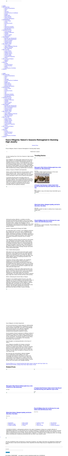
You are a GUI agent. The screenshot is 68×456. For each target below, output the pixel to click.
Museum (6, 60)
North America (7, 16)
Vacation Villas (7, 54)
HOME (4, 6)
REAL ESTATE (5, 49)
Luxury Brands (7, 31)
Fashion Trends (8, 34)
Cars (5, 24)
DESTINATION (5, 7)
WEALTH (4, 62)
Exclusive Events (8, 23)
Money (6, 66)
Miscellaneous (7, 29)
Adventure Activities (9, 26)
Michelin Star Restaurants (10, 38)
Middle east (7, 15)
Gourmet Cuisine (8, 40)
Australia (6, 11)
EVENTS (4, 69)
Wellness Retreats (8, 47)
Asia (5, 10)
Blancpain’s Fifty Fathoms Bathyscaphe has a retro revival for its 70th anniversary (47, 168)
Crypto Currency (8, 65)
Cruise (5, 22)
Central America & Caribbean (11, 12)
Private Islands (7, 55)
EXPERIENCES (6, 19)
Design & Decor (8, 52)
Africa (5, 9)
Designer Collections (9, 32)
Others (6, 57)
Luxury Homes (7, 50)
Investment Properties (9, 56)
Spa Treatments (8, 48)
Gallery (6, 61)
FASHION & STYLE (7, 30)
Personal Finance (8, 64)
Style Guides (7, 35)
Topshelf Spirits (8, 42)
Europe (6, 14)
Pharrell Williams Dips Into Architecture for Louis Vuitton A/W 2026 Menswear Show (47, 221)
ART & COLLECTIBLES (7, 58)
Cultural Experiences (9, 27)
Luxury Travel (7, 20)
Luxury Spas (7, 45)
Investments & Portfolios (10, 68)
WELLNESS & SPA (6, 43)
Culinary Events (8, 41)
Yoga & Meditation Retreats (10, 46)
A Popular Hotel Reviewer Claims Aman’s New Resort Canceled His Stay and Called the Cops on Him (47, 186)
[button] (34, 71)
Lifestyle (6, 33)
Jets (5, 25)
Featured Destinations (9, 8)
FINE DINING (5, 37)
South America (7, 17)
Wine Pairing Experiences (10, 39)
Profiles (6, 63)
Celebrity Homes (8, 53)
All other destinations (9, 18)
